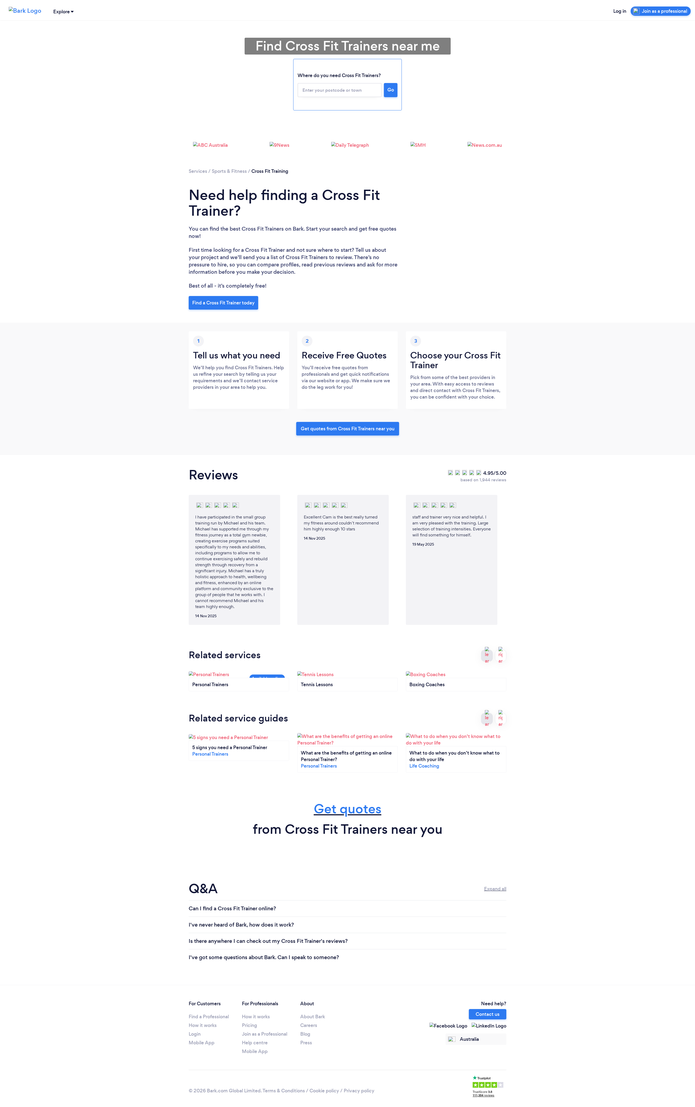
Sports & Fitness (229, 171)
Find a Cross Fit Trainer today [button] (223, 303)
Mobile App (201, 1042)
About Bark (312, 1016)
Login (195, 1034)
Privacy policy (359, 1090)
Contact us (488, 1014)
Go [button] (390, 90)
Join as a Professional (264, 1034)
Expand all (495, 889)
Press (306, 1042)
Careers (308, 1025)
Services (198, 171)
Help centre (255, 1042)
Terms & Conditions (284, 1090)
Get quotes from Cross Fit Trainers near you (347, 428)
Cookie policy (324, 1090)
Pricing (249, 1025)
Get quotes (347, 809)
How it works (203, 1025)
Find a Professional (209, 1016)
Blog (305, 1034)
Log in (619, 11)
